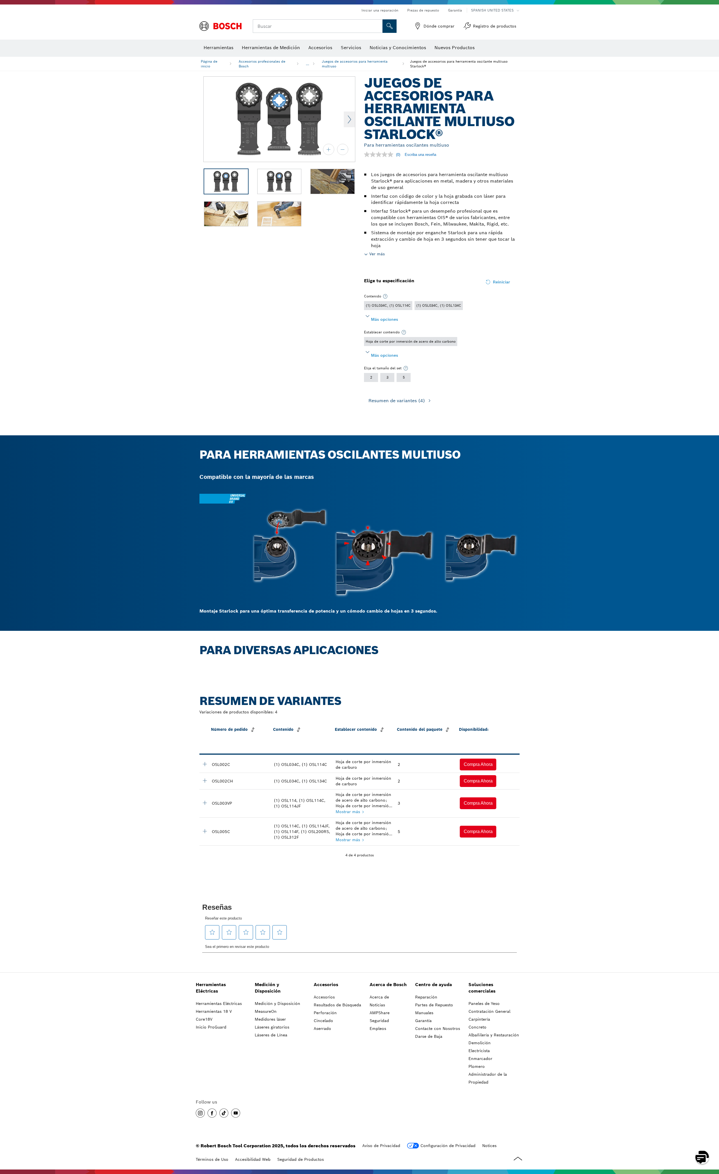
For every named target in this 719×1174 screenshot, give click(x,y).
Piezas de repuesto (423, 10)
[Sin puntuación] (380, 154)
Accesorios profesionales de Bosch (262, 63)
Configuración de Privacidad (447, 1145)
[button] (478, 764)
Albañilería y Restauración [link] (493, 1035)
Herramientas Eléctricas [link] (211, 988)
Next (349, 119)
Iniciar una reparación (379, 10)
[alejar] (342, 149)
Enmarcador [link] (480, 1058)
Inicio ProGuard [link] (211, 1027)
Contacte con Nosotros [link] (437, 1028)
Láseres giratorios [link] (272, 1027)
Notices (489, 1145)
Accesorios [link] (326, 985)
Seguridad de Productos (300, 1159)
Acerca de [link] (379, 997)
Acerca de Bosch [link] (388, 985)
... (307, 64)
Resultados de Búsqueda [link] (337, 1004)
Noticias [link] (377, 1004)
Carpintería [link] (479, 1019)
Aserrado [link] (322, 1028)
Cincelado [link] (323, 1020)
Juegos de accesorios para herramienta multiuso (355, 63)
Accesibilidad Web (252, 1159)
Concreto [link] (477, 1027)
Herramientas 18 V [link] (214, 1011)
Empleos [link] (378, 1028)
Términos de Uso (212, 1159)
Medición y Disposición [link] (268, 988)
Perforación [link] (325, 1012)
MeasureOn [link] (266, 1011)
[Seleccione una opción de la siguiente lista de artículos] (385, 296)
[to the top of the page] (710, 1140)
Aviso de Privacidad (381, 1145)
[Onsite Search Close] (377, 26)
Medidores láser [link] (270, 1019)
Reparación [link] (426, 997)
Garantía (455, 10)
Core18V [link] (204, 1019)
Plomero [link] (476, 1066)
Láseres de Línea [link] (271, 1035)
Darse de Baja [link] (428, 1036)
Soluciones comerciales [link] (481, 988)
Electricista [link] (479, 1050)
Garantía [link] (423, 1020)
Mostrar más (348, 811)
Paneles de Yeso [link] (484, 1003)
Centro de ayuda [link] (433, 985)
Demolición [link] (479, 1042)
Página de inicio (209, 63)
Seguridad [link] (379, 1020)
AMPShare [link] (380, 1012)
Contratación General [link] (489, 1011)
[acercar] (328, 149)
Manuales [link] (424, 1012)
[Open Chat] (702, 1157)
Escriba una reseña (420, 155)
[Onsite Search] (390, 26)
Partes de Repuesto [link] (434, 1004)
